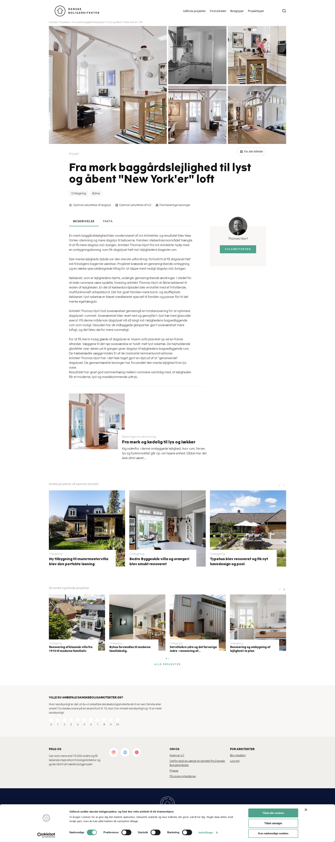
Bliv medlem (238, 755)
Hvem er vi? (177, 755)
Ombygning (78, 193)
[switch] (123, 832)
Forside (53, 22)
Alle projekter (167, 664)
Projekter (64, 22)
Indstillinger (206, 832)
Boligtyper (237, 11)
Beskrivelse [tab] (84, 221)
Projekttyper (256, 11)
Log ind (234, 761)
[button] (284, 588)
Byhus (96, 193)
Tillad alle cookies (273, 812)
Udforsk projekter (194, 11)
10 (117, 724)
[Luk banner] (306, 810)
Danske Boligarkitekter (77, 11)
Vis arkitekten (238, 249)
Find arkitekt (218, 11)
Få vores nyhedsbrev (183, 776)
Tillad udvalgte (273, 823)
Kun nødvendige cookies (273, 833)
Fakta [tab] (108, 221)
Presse (174, 771)
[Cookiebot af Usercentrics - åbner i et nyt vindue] (46, 835)
